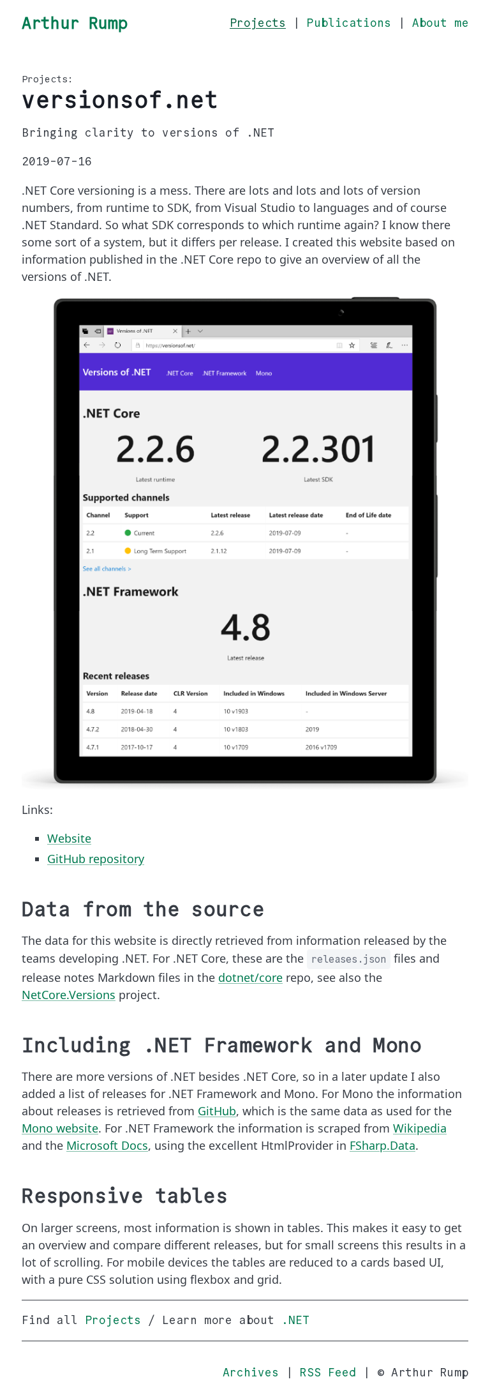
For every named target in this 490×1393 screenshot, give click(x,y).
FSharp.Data (382, 1145)
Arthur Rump (74, 23)
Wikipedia (420, 1128)
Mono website (60, 1128)
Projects (258, 23)
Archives (251, 1372)
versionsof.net (120, 99)
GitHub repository (95, 858)
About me (440, 23)
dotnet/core (250, 977)
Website (69, 838)
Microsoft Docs (107, 1145)
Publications (349, 23)
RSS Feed (328, 1372)
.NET (295, 1320)
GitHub (217, 1110)
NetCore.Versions (68, 994)
